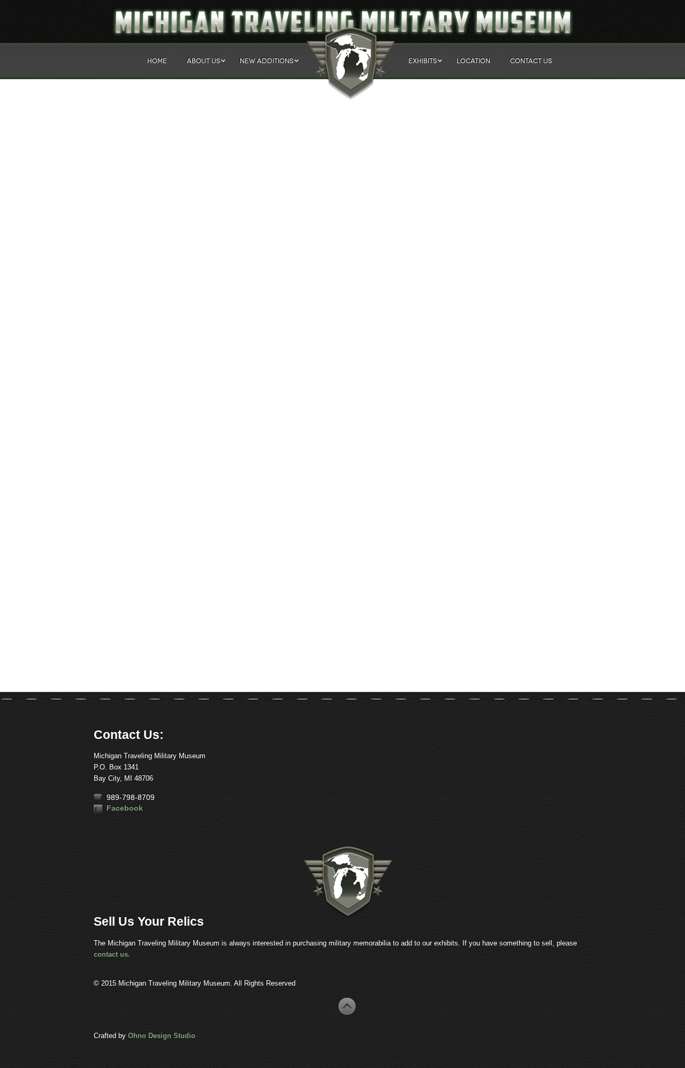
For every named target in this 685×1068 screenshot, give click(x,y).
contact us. (112, 954)
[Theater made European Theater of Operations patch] (103, 615)
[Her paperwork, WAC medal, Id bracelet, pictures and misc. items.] (145, 615)
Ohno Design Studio (161, 1036)
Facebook (124, 808)
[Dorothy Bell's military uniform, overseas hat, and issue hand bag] (124, 615)
